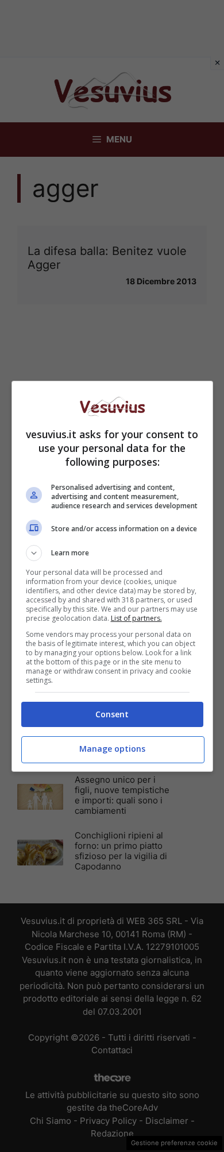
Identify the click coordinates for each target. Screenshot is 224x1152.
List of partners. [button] (136, 618)
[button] (112, 553)
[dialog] (112, 576)
